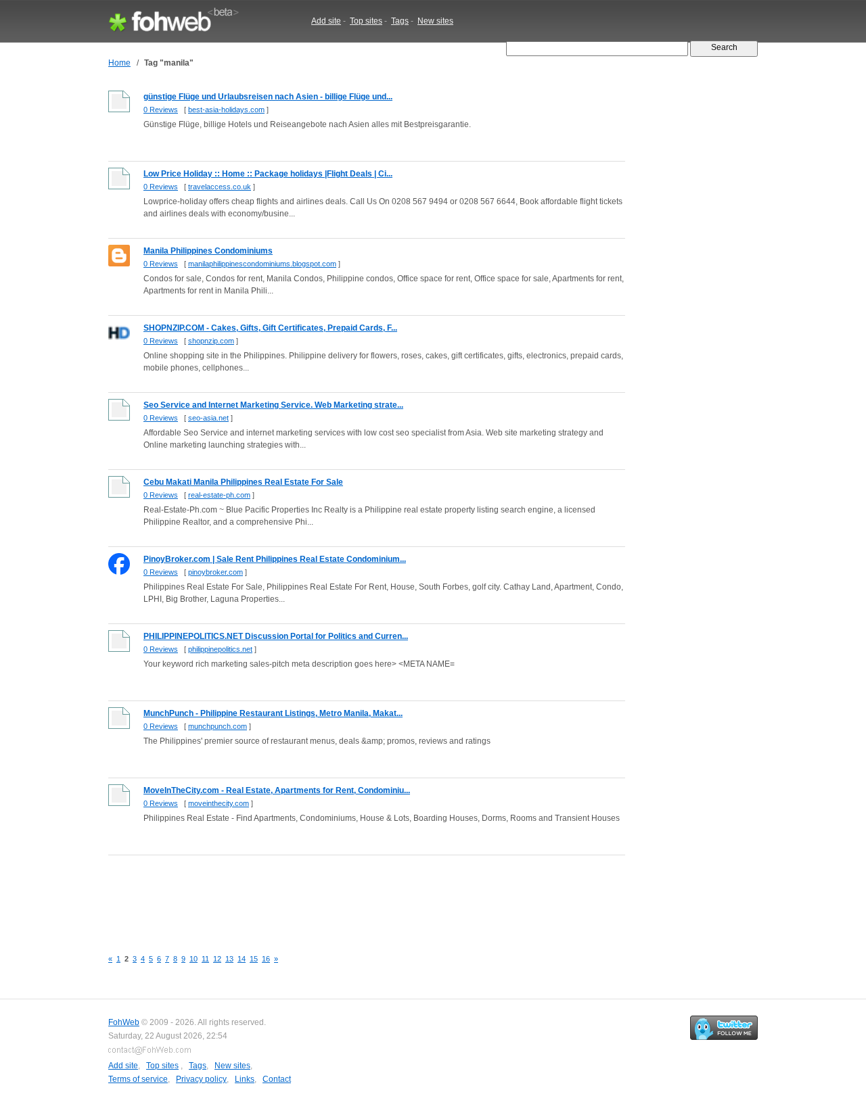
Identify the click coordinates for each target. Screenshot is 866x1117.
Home (119, 63)
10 (193, 959)
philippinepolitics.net (220, 649)
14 (241, 959)
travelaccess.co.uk (219, 187)
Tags (400, 21)
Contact (277, 1079)
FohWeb (123, 1022)
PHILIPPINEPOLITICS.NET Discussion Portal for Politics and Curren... (275, 636)
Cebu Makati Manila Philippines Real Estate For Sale (243, 482)
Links (244, 1079)
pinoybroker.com (215, 572)
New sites (435, 21)
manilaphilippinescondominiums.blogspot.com (262, 264)
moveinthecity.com (218, 803)
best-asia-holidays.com (226, 109)
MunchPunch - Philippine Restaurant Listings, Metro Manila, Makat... (273, 713)
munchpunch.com (217, 726)
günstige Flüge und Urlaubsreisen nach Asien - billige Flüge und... (267, 96)
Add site (326, 21)
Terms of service (138, 1079)
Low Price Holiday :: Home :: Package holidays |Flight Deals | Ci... (267, 174)
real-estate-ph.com (219, 495)
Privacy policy (201, 1079)
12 (217, 959)
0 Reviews (160, 109)
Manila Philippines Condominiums (208, 251)
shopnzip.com (211, 341)
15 (254, 959)
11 (205, 959)
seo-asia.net (208, 418)
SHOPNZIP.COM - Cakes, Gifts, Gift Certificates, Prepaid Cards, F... (270, 328)
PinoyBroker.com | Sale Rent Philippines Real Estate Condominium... (274, 559)
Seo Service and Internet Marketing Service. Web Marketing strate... (273, 405)
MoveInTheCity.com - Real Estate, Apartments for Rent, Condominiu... (276, 790)
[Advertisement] (354, 894)
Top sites (366, 21)
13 (229, 959)
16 (266, 959)
